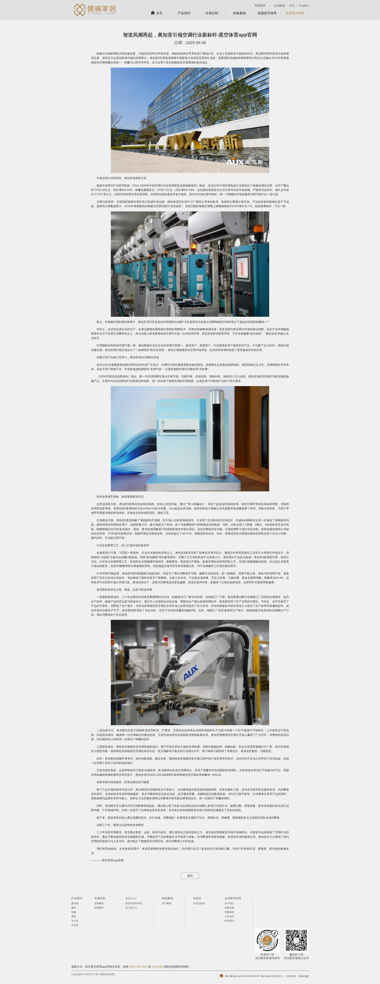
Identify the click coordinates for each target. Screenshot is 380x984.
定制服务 (99, 907)
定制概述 (99, 903)
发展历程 (229, 907)
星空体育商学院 (133, 903)
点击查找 (157, 966)
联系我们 (229, 920)
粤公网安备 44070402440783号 (242, 976)
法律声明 (291, 976)
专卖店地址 (199, 903)
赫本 (73, 907)
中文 (291, 5)
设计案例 (166, 903)
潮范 (73, 916)
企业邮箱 (279, 5)
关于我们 (229, 903)
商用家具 (260, 5)
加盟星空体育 (267, 13)
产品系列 (184, 13)
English (304, 5)
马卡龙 (74, 920)
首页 (159, 13)
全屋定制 (211, 13)
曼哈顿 (74, 903)
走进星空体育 (294, 13)
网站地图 (304, 976)
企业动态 (229, 916)
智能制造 (229, 912)
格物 (73, 912)
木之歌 (74, 925)
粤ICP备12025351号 (271, 976)
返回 (190, 875)
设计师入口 (131, 907)
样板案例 (239, 13)
